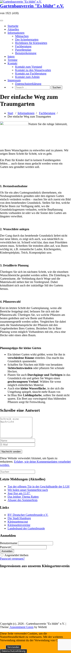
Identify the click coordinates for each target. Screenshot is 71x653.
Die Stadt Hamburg (19, 518)
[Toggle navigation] (1, 20)
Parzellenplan (23, 49)
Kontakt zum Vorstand (28, 66)
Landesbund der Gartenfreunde (26, 528)
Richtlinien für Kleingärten (31, 43)
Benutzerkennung (25, 53)
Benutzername (8, 543)
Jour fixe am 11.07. (19, 493)
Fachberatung (23, 46)
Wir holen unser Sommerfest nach (28, 489)
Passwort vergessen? (12, 558)
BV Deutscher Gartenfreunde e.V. (28, 514)
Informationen (16, 32)
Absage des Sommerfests (22, 500)
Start (10, 113)
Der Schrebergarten (26, 39)
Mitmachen (22, 36)
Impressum (14, 80)
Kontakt (12, 63)
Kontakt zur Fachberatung (30, 73)
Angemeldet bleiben (16, 555)
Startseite (13, 26)
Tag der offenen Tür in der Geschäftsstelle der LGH (38, 486)
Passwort (5, 547)
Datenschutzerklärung (28, 83)
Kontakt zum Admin (27, 76)
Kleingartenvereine (19, 525)
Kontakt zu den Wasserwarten (33, 70)
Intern (11, 56)
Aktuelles (13, 29)
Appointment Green (21, 627)
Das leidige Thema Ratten (23, 496)
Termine (12, 60)
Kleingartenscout (18, 521)
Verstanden (13, 647)
